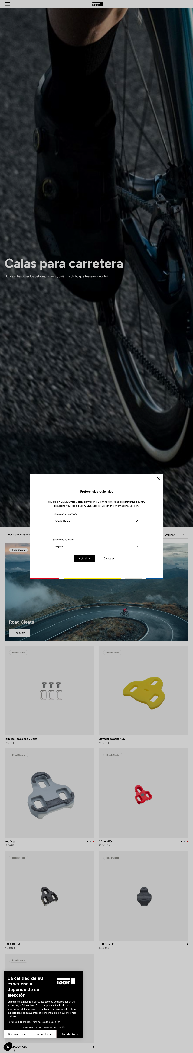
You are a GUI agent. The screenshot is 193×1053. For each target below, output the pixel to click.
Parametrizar (43, 1033)
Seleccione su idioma (63, 539)
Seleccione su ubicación (65, 514)
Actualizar (85, 558)
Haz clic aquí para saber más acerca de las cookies (34, 1022)
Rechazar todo (17, 1033)
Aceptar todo (69, 1033)
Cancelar (109, 558)
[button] (7, 1046)
